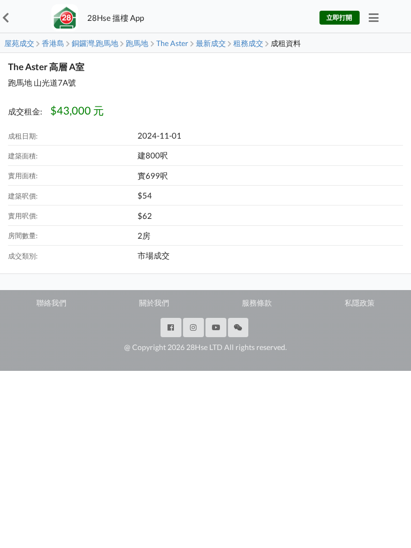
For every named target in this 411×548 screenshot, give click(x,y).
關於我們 (154, 302)
